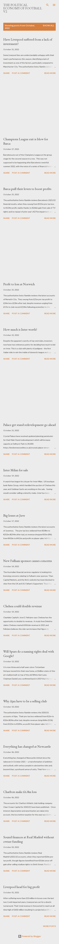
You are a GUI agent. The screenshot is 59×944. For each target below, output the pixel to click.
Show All (48, 25)
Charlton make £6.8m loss (20, 792)
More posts (49, 926)
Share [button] (6, 73)
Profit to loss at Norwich (19, 284)
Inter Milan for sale (15, 470)
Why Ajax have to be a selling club (25, 701)
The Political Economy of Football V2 (22, 8)
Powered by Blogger (31, 936)
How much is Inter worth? (20, 329)
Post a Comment (21, 73)
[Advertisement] (29, 106)
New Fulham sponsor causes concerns (27, 561)
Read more (50, 73)
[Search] (47, 5)
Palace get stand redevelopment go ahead (29, 425)
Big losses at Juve (14, 515)
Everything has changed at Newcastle (27, 746)
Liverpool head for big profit (21, 887)
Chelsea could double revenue (22, 606)
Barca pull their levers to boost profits (27, 189)
